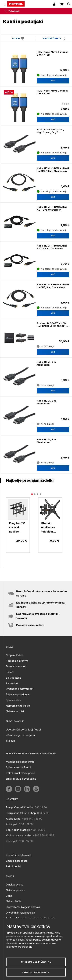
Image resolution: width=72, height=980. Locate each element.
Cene (9, 895)
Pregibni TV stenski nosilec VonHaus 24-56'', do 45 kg (17, 527)
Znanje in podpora (16, 860)
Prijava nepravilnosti (18, 694)
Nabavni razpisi (15, 711)
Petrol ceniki (13, 866)
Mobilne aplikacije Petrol (20, 761)
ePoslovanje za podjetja (20, 735)
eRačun (10, 740)
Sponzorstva (13, 700)
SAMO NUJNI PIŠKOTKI (36, 972)
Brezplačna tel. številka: (20, 807)
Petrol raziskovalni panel (20, 773)
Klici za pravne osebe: (19, 835)
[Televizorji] (6, 11)
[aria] (18, 509)
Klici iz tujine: (13, 818)
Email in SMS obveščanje (21, 778)
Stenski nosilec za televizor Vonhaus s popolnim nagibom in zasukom (48, 527)
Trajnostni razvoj (16, 666)
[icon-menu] (2, 4)
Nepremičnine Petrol (18, 705)
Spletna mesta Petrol (18, 767)
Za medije (12, 683)
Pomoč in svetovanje (18, 855)
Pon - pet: (12, 824)
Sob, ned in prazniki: (18, 829)
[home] (16, 4)
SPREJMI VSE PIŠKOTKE (36, 961)
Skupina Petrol (14, 655)
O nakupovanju (14, 884)
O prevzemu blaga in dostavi (23, 907)
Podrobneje (25, 946)
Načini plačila (13, 901)
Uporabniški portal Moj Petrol (23, 729)
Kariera (10, 672)
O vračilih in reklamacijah (20, 912)
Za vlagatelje (13, 677)
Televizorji (13, 11)
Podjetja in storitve (17, 660)
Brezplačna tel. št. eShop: (21, 813)
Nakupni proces (15, 890)
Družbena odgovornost (19, 689)
